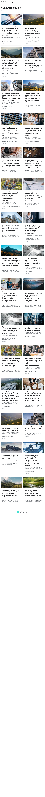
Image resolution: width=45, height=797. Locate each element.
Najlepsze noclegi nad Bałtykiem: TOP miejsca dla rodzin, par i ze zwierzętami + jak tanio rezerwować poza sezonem (33, 262)
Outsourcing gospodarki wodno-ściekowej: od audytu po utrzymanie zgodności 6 (10, 428)
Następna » (25, 512)
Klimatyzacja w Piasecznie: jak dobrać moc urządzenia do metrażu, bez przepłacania (33, 328)
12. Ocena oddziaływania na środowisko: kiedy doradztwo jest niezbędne (10, 457)
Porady (34, 1)
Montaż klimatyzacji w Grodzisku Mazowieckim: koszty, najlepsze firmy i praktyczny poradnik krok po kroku (33, 494)
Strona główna (41, 1)
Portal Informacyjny (7, 2)
